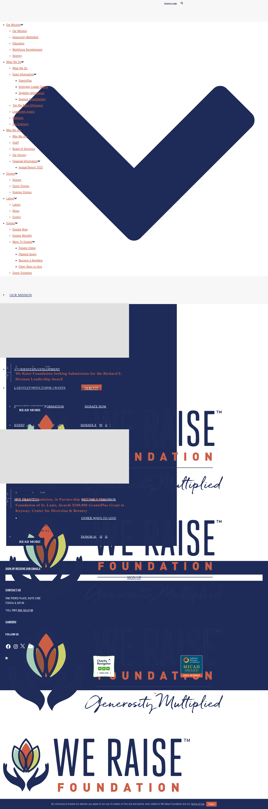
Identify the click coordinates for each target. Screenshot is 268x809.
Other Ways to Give (30, 267)
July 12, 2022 (50, 492)
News (15, 211)
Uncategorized (39, 367)
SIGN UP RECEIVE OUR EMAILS (22, 568)
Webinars (18, 118)
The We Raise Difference (27, 105)
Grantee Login (170, 3)
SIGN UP (134, 578)
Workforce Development (27, 49)
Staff (15, 142)
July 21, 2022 (55, 367)
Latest (10, 198)
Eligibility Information (31, 93)
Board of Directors (23, 149)
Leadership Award (23, 111)
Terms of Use (258, 693)
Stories (10, 174)
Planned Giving (27, 254)
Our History (19, 155)
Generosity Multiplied (25, 37)
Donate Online (27, 248)
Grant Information (23, 74)
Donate (10, 223)
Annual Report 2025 (31, 167)
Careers (10, 622)
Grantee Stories (22, 192)
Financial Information (25, 161)
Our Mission (21, 295)
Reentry (17, 56)
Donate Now (20, 229)
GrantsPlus (25, 80)
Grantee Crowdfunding (32, 99)
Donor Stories (20, 186)
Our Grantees (20, 124)
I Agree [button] (211, 804)
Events (16, 217)
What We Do (13, 62)
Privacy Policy (240, 693)
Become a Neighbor (31, 260)
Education (18, 43)
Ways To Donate (22, 242)
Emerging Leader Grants (33, 87)
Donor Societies (22, 273)
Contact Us (13, 590)
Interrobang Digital (24, 367)
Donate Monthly (22, 236)
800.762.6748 (25, 610)
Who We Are (13, 130)
